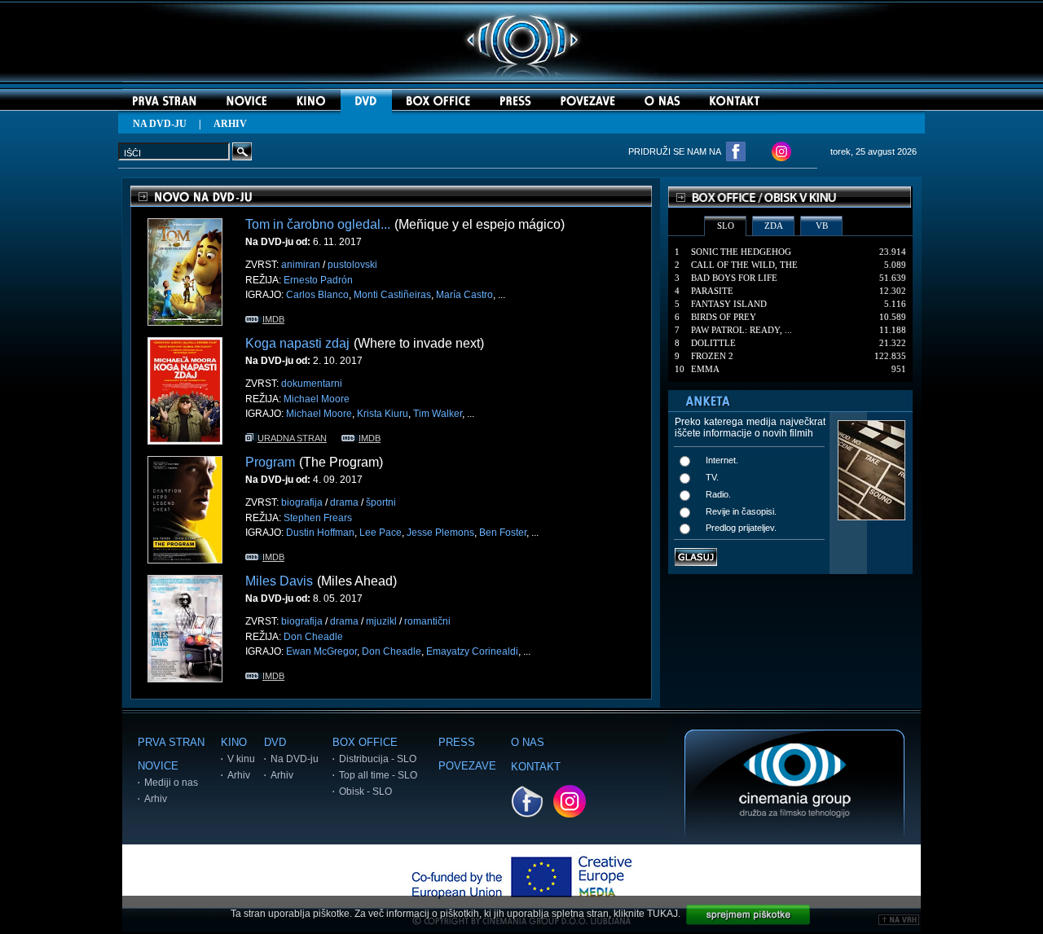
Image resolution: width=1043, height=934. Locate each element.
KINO (234, 742)
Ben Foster (502, 532)
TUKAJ (662, 913)
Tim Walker (437, 413)
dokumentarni (311, 383)
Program (270, 462)
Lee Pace (380, 532)
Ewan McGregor (321, 651)
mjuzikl (381, 621)
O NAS (527, 742)
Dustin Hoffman (320, 532)
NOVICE (158, 766)
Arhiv (155, 799)
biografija (302, 502)
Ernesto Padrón (318, 280)
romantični (427, 621)
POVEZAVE (467, 766)
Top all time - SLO (378, 775)
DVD (275, 742)
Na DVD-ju (295, 759)
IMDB (273, 319)
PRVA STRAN (171, 742)
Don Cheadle (313, 636)
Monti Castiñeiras (392, 294)
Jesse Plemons (440, 532)
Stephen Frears (318, 518)
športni (381, 502)
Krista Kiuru (382, 413)
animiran (300, 264)
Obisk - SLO (365, 791)
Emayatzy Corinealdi (472, 651)
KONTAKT (536, 767)
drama (344, 502)
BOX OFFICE (365, 742)
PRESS (456, 742)
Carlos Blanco (317, 294)
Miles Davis (279, 581)
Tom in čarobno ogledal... (317, 224)
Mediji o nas (171, 782)
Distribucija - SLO (377, 759)
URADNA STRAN (292, 438)
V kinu (241, 759)
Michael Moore (317, 399)
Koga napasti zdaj (297, 343)
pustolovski (352, 264)
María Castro (464, 294)
